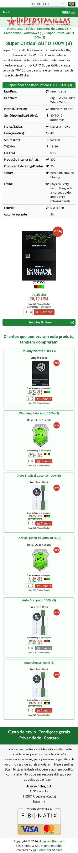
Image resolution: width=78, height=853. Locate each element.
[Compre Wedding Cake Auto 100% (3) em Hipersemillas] (40, 435)
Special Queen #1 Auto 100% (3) (39, 538)
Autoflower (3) (33, 33)
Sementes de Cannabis (53, 29)
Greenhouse (12, 33)
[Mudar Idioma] (71, 4)
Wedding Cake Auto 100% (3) (39, 413)
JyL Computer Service (47, 850)
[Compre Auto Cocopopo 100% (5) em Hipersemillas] (40, 622)
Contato (51, 738)
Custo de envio (22, 732)
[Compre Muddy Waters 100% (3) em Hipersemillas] (40, 373)
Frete (46, 304)
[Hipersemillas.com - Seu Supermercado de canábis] (39, 21)
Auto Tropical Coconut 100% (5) (39, 476)
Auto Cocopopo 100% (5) (39, 600)
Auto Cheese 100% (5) (39, 663)
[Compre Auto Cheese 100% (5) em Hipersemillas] (40, 685)
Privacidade (30, 738)
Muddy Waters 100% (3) (39, 351)
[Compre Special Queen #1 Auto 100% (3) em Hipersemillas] (40, 560)
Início (6, 12)
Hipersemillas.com (51, 841)
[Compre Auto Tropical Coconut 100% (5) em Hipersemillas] (40, 498)
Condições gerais (54, 732)
